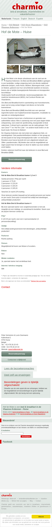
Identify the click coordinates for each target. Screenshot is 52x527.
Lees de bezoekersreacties (19, 368)
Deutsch (31, 19)
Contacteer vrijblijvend (17, 360)
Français (16, 19)
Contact (38, 501)
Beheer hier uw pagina (38, 281)
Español (39, 19)
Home (4, 25)
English (24, 19)
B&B (14, 25)
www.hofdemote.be (15, 349)
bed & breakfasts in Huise (21, 412)
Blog (31, 501)
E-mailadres (5, 430)
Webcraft (13, 498)
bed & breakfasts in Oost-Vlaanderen (32, 414)
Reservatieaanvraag (17, 159)
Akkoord (41, 517)
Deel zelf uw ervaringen (17, 375)
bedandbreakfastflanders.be (28, 498)
